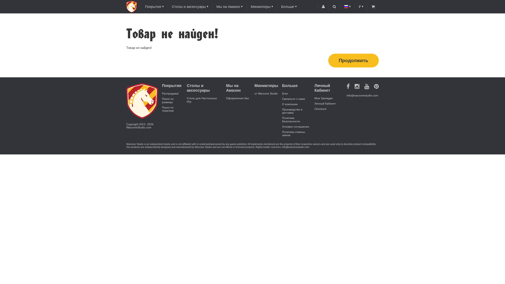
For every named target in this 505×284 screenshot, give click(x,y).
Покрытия (153, 7)
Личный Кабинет (325, 103)
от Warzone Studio (266, 93)
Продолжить (353, 60)
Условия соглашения (295, 126)
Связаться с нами (293, 98)
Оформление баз (237, 98)
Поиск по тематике (168, 109)
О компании (290, 104)
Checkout (320, 108)
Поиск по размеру (168, 100)
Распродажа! (170, 93)
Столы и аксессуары (189, 7)
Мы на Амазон (228, 7)
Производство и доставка (292, 111)
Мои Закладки (323, 98)
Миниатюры (260, 7)
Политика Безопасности (291, 119)
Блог (285, 93)
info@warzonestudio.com (362, 95)
